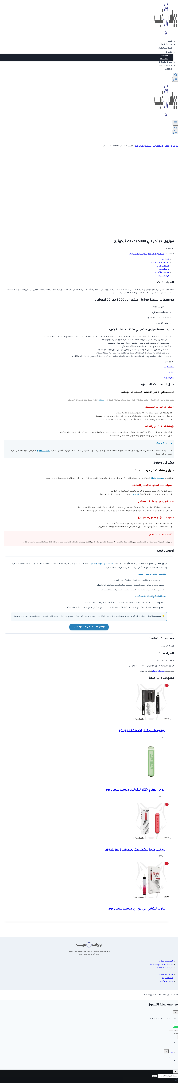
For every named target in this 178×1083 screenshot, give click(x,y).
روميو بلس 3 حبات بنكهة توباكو (142, 730)
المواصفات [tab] (164, 259)
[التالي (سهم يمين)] (175, 1033)
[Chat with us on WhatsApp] (175, 1027)
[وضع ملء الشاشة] (175, 1030)
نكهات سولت (164, 59)
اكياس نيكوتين (165, 66)
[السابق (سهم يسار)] (177, 1033)
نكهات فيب (164, 55)
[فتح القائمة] (175, 122)
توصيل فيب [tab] (164, 269)
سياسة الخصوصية (165, 968)
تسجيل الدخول (158, 671)
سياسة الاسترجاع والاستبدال (161, 965)
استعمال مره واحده (156, 254)
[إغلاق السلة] (175, 1012)
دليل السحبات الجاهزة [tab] (160, 263)
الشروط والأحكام (166, 961)
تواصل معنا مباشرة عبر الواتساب (89, 627)
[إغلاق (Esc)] (170, 1030)
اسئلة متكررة (167, 978)
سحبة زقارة (166, 45)
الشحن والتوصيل (166, 975)
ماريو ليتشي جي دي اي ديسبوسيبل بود (136, 909)
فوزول (132, 254)
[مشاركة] (172, 1030)
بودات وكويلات (165, 62)
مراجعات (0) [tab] (163, 276)
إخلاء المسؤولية (166, 981)
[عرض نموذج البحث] (175, 75)
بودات (171, 373)
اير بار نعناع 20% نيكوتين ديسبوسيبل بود (135, 790)
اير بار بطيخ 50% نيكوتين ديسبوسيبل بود (135, 849)
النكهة (102, 400)
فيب (170, 41)
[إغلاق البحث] (175, 1072)
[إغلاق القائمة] (177, 1037)
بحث (154, 1076)
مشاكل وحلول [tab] (163, 266)
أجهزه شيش (168, 378)
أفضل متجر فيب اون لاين (102, 564)
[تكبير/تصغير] (177, 1030)
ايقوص (168, 69)
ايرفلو (136, 495)
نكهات (171, 1052)
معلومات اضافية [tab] (162, 272)
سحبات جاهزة (165, 48)
